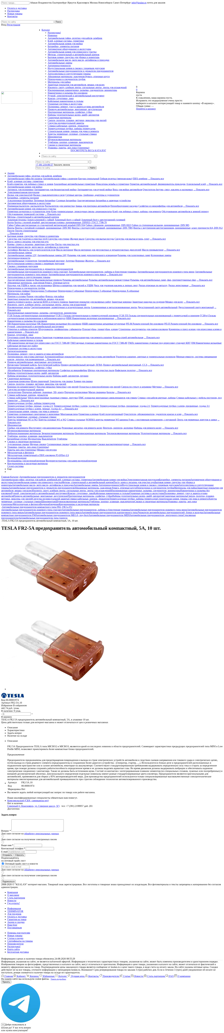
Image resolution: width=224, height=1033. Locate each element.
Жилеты (89, 260)
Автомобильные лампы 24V (52, 255)
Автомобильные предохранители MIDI (109, 515)
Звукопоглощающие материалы (57, 433)
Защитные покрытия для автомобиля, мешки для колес (76, 84)
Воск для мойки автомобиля (127, 189)
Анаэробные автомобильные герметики (74, 184)
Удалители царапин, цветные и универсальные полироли (146, 356)
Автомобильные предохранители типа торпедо (43, 518)
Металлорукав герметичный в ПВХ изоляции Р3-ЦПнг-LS (38, 455)
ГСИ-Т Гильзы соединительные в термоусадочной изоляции (87, 315)
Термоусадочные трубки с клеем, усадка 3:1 (76, 406)
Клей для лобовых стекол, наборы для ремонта (136, 211)
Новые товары (14, 935)
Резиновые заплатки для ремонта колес (82, 428)
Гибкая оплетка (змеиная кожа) (116, 178)
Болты (10, 222)
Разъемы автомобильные (75, 280)
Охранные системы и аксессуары (65, 104)
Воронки (80, 260)
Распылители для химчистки (60, 206)
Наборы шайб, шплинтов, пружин (70, 376)
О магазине (13, 895)
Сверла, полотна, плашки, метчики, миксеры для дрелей (77, 120)
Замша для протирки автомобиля (92, 206)
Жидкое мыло (77, 239)
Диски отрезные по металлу (152, 285)
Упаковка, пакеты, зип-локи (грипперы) (68, 147)
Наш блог (12, 925)
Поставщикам (14, 927)
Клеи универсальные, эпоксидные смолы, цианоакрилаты (81, 211)
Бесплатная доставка (18, 952)
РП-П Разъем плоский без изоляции (183, 323)
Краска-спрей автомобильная (128, 337)
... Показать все (156, 178)
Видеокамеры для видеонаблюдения (26, 460)
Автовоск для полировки (20, 189)
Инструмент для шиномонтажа (45, 428)
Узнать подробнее (58, 979)
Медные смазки (38, 444)
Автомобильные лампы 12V (22, 255)
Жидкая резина (34, 337)
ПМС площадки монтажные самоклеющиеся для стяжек (107, 397)
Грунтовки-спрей (16, 337)
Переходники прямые (18, 291)
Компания (12, 892)
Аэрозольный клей (196, 184)
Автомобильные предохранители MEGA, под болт (62, 515)
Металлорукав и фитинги (20, 452)
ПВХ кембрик (140, 178)
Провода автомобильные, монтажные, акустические (75, 109)
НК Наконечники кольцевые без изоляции (59, 323)
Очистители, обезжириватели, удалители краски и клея (152, 414)
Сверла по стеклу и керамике (136, 386)
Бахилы (110, 392)
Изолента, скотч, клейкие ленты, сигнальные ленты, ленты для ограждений (87, 87)
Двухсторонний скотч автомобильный (158, 307)
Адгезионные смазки (18, 444)
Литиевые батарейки (44, 200)
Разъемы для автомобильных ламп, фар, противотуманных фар (163, 280)
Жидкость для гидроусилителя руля (37, 250)
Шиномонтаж (55, 136)
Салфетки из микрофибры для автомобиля (160, 206)
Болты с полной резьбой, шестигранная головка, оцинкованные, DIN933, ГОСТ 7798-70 (60, 222)
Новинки (52, 35)
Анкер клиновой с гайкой (40, 219)
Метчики (157, 386)
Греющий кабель (28, 365)
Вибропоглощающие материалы (24, 433)
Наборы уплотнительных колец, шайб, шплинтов (73, 115)
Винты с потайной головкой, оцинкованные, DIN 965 (43, 228)
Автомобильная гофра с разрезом (60, 178)
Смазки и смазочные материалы (64, 145)
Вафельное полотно (125, 370)
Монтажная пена (69, 414)
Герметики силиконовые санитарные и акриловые (33, 414)
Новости (11, 900)
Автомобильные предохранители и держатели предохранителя (80, 71)
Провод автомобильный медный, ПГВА (81, 365)
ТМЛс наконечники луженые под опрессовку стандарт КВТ (159, 343)
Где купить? (13, 903)
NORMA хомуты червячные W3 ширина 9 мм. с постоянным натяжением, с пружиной (131, 419)
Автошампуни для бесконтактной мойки (55, 189)
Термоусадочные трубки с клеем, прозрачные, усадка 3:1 (180, 406)
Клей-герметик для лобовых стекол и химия (30, 184)
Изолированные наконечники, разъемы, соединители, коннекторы (82, 90)
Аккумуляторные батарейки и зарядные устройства (104, 200)
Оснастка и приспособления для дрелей (100, 386)
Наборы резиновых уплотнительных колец (29, 376)
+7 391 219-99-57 (44, 164)
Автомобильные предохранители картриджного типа (109, 512)
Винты (10, 228)
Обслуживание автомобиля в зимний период (185, 211)
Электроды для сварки (61, 381)
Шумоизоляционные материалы (64, 139)
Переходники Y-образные (43, 291)
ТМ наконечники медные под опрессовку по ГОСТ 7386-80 (38, 343)
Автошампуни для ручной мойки (94, 189)
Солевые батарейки (66, 200)
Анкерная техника (17, 219)
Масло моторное (64, 250)
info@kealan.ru (139, 2)
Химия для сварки (83, 381)
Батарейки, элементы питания (63, 46)
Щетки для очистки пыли (101, 370)
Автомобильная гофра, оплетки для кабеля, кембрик (75, 38)
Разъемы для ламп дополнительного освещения (92, 255)
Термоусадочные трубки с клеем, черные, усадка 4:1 (34, 408)
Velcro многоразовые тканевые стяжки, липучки (53, 397)
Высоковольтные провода (48, 280)
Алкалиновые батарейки (20, 200)
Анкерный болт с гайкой (68, 219)
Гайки (10, 225)
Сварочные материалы (59, 117)
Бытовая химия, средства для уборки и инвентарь (73, 57)
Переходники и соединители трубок (66, 79)
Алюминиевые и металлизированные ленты (114, 307)
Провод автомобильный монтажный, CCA (125, 365)
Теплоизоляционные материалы (123, 433)
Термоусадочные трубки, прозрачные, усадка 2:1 (125, 406)
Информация (14, 908)
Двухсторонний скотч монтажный (196, 307)
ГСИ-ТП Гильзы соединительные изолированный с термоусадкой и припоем (159, 315)
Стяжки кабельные (17, 397)
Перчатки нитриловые (76, 392)
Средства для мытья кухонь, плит (132, 239)
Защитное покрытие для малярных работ (90, 302)
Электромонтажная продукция (23, 192)
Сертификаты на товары (20, 941)
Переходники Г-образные (71, 291)
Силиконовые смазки (58, 444)
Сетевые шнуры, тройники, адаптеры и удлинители (92, 195)
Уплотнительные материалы (155, 433)
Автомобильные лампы (60, 62)
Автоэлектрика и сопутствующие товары (69, 73)
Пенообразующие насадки (124, 206)
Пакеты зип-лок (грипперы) (21, 449)
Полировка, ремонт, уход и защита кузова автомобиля (76, 106)
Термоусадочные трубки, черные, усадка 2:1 (30, 406)
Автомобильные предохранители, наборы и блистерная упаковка (103, 271)
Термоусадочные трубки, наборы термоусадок (72, 128)
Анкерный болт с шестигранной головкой (103, 219)
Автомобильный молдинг (51, 260)
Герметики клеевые (88, 414)
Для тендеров (14, 914)
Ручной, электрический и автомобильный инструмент (76, 95)
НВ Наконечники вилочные (22, 323)
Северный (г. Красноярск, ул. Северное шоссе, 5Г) (33, 806)
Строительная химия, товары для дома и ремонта (73, 131)
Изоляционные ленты (18, 307)
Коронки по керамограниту (21, 386)
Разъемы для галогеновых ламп (133, 255)
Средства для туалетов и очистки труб (27, 239)
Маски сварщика (97, 392)
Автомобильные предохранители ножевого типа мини (165, 271)
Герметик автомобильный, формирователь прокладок (158, 184)
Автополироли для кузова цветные (25, 356)
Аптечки (70, 260)
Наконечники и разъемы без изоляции (67, 93)
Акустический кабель (48, 365)
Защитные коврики (122, 302)
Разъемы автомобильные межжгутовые (109, 280)
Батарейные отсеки (17, 439)
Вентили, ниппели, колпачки (118, 428)
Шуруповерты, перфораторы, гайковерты (60, 329)
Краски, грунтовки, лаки (61, 98)
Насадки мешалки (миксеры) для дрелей (57, 386)
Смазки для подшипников (83, 444)
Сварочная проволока (18, 381)
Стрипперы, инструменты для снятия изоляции (143, 329)
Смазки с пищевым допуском (22, 266)
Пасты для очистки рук (67, 244)
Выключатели (49, 439)
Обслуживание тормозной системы (25, 214)
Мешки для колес (174, 302)
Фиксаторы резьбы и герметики (112, 184)
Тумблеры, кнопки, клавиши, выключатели (70, 142)
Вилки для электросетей (20, 195)
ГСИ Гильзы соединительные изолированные (31, 315)
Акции (10, 173)
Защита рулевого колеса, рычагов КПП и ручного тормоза (37, 302)
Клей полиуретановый (111, 414)
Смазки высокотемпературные (113, 444)
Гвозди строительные (26, 230)
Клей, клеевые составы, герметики (66, 41)
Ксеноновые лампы (161, 255)
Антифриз (12, 250)
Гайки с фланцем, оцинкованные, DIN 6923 (108, 225)
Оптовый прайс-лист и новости (21, 863)
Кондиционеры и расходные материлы (27, 463)
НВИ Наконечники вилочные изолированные (90, 318)
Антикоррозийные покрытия (59, 356)
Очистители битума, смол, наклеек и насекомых (168, 189)
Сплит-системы (15, 466)
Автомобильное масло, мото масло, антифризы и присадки (78, 60)
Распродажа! (54, 32)
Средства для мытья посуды (99, 239)
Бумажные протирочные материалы (40, 370)
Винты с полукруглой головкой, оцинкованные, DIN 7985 (102, 228)
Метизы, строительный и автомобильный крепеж (73, 54)
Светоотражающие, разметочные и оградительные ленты (60, 307)
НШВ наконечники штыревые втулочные (103, 323)
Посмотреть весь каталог (88, 150)
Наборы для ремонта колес (148, 428)
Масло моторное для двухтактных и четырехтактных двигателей (107, 250)
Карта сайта (13, 949)
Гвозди (10, 230)
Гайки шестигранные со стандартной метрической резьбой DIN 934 (49, 225)
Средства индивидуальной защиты (66, 123)
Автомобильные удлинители (22, 260)
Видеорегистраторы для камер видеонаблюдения (71, 460)
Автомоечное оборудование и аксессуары (69, 49)
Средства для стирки (58, 239)
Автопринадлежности (59, 65)
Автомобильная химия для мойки (65, 43)
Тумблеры (62, 439)
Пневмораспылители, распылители (25, 206)
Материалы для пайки (59, 82)
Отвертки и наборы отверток (22, 329)
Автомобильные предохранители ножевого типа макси (77, 274)
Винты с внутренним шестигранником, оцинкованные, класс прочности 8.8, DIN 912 (178, 228)
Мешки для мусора (47, 449)
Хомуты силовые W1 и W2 (52, 419)
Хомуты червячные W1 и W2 (22, 419)
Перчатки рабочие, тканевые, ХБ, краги (43, 392)
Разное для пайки (36, 296)
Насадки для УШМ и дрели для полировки (29, 285)
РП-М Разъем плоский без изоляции (145, 323)
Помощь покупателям (18, 932)
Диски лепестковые (178, 285)
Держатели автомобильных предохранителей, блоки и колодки (170, 512)
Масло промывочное (153, 250)
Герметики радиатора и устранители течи (29, 211)
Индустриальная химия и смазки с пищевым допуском (76, 68)
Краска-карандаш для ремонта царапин (91, 337)
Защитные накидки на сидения (148, 302)
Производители (15, 943)
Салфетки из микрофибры (73, 370)
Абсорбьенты (14, 370)
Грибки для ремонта (17, 428)
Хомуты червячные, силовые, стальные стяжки (72, 134)
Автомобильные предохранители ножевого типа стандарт (37, 271)
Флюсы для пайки (54, 296)
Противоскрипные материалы (90, 433)
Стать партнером (16, 897)
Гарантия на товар (16, 919)
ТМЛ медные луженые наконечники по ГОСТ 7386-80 (98, 343)
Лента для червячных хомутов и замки (197, 419)
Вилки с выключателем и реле (49, 195)
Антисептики (14, 392)
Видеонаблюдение (17, 458)
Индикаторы (34, 439)
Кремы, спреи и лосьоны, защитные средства (30, 244)
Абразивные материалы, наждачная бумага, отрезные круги (79, 76)
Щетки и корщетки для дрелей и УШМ (73, 285)
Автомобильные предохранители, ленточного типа (156, 515)
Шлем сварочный (40, 381)
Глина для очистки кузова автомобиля (95, 356)
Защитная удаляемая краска (56, 337)
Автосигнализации (17, 351)
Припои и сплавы (16, 296)
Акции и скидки (16, 922)
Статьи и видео (15, 938)
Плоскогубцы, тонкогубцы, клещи (100, 329)
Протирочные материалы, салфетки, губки (70, 112)
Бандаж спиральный (88, 178)
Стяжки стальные (76, 419)
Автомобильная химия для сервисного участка (72, 52)
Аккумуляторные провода (20, 280)
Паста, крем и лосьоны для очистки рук (28, 241)
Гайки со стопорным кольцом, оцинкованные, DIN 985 (160, 225)
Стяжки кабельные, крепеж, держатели (68, 125)
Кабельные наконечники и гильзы (65, 101)
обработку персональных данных (41, 833)
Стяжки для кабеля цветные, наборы (157, 397)
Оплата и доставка (17, 916)
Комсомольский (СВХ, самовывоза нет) (28, 800)
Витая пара (13, 365)
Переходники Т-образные (98, 291)
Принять (6, 982)
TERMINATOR (15, 911)
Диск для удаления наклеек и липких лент (116, 285)
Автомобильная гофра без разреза (24, 178)
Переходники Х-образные (125, 291)
